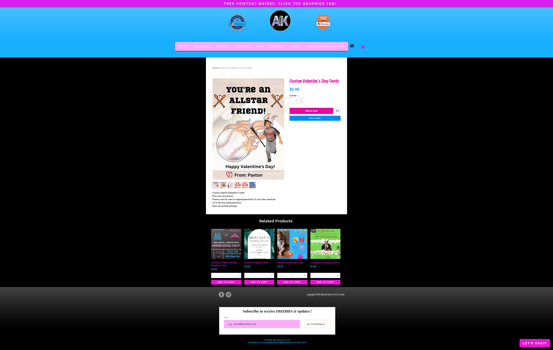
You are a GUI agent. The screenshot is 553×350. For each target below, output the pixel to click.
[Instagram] (228, 294)
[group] (275, 257)
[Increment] (300, 100)
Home (215, 68)
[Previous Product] (207, 244)
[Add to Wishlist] (337, 111)
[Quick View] (226, 244)
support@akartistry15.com (325, 294)
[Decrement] (291, 100)
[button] (363, 46)
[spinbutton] (296, 100)
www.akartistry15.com (293, 342)
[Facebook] (221, 294)
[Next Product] (344, 244)
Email (226, 317)
